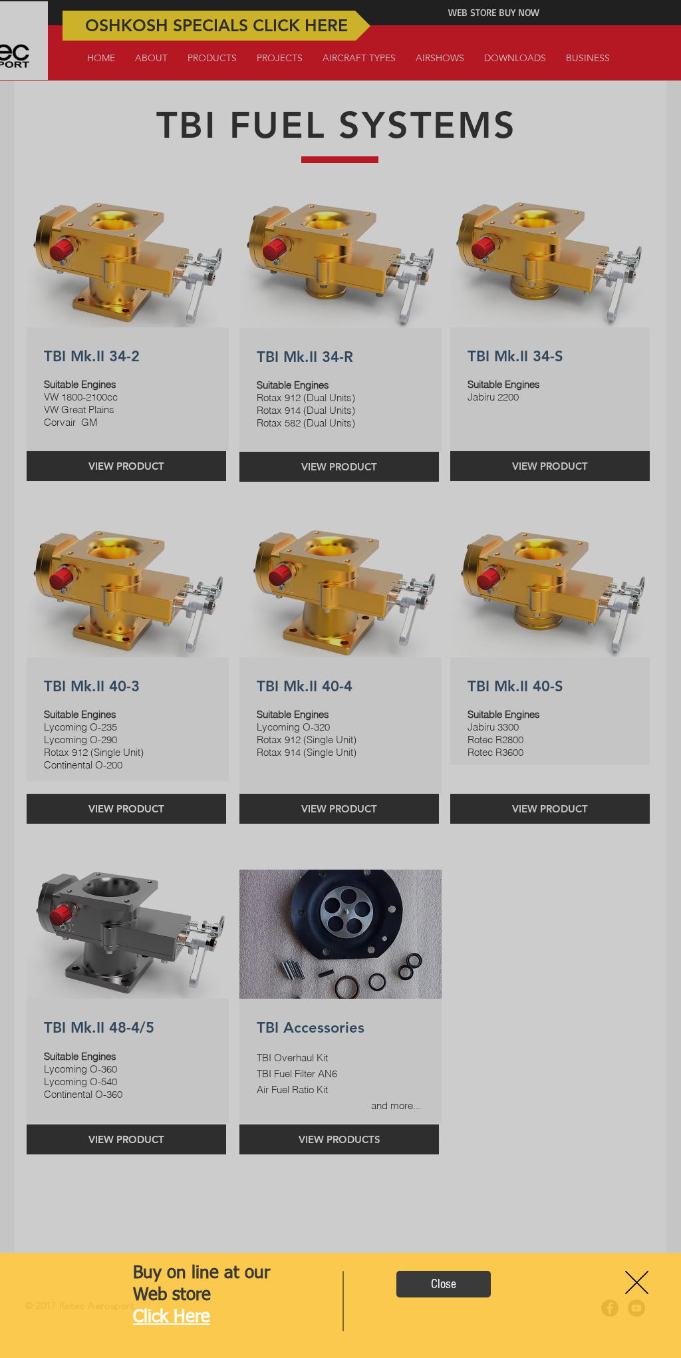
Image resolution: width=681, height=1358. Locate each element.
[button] (443, 1284)
